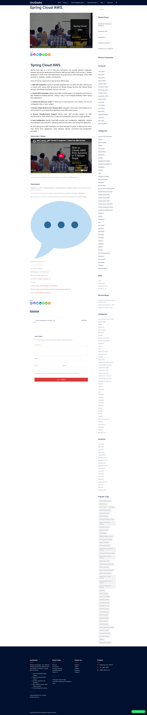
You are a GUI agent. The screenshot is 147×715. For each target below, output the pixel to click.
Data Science (102, 152)
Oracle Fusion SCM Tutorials (106, 570)
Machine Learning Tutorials (106, 536)
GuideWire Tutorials (104, 527)
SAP (99, 222)
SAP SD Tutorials (103, 624)
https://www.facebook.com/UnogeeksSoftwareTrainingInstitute (54, 289)
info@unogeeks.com (104, 670)
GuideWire (101, 167)
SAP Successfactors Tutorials (107, 627)
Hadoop (100, 170)
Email (36, 365)
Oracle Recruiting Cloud (105, 210)
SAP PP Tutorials (103, 621)
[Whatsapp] (43, 54)
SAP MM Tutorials (104, 618)
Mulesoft (101, 182)
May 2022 (101, 111)
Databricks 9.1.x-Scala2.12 (105, 48)
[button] (138, 711)
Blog (102, 2)
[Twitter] (37, 54)
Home (59, 2)
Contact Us (110, 2)
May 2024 (101, 74)
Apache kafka (102, 142)
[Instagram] (34, 54)
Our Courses (55, 666)
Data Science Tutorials (105, 510)
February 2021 (102, 123)
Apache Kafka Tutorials (105, 501)
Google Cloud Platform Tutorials (105, 523)
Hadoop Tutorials (104, 530)
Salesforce (101, 219)
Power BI (101, 213)
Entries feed (101, 283)
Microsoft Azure (103, 179)
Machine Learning (103, 176)
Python (100, 216)
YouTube (77, 664)
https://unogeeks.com (45, 279)
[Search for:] (107, 9)
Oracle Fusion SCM (104, 201)
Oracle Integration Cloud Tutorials (105, 581)
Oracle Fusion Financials (105, 191)
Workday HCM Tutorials (105, 642)
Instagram (77, 672)
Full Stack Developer (104, 161)
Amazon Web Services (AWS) (106, 319)
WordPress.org (102, 288)
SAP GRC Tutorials (104, 612)
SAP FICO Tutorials (104, 608)
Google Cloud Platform (105, 164)
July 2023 (101, 102)
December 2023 (103, 87)
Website (64, 365)
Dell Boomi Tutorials (104, 513)
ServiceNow (102, 259)
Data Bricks (101, 148)
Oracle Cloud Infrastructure (106, 188)
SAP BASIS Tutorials (104, 602)
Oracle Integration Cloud (77, 2)
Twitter (76, 666)
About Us (54, 664)
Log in (100, 280)
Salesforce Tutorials (104, 596)
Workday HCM (102, 268)
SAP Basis (101, 228)
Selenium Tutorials (104, 630)
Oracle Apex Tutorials (105, 545)
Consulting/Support (57, 670)
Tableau (100, 265)
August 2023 (102, 99)
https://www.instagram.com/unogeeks (47, 286)
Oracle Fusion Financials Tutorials (105, 557)
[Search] (116, 2)
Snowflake (101, 262)
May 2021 (101, 120)
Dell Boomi (101, 155)
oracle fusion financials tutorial (107, 553)
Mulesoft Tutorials (104, 542)
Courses (65, 2)
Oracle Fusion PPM (103, 198)
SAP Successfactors (104, 253)
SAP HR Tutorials (104, 615)
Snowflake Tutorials (104, 636)
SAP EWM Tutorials (104, 605)
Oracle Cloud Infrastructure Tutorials (106, 549)
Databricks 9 (102, 37)
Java (99, 173)
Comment (37, 345)
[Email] (46, 54)
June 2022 (101, 108)
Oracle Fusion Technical (105, 204)
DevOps (100, 158)
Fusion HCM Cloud (92, 2)
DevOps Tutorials (104, 516)
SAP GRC (101, 238)
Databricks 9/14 (102, 31)
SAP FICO (101, 234)
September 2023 (103, 96)
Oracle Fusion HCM (104, 195)
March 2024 (102, 80)
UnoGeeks (36, 2)
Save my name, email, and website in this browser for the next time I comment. (57, 373)
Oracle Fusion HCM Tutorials (106, 564)
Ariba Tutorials (103, 504)
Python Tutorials (103, 593)
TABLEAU (102, 639)
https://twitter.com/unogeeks (43, 292)
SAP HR (100, 241)
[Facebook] (31, 54)
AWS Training (82, 197)
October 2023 (102, 93)
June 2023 (101, 105)
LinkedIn (77, 668)
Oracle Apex (102, 185)
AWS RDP (84, 320)
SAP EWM (101, 231)
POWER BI (102, 590)
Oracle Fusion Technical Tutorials (105, 577)
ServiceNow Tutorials (105, 633)
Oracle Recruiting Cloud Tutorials (105, 586)
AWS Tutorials (34, 311)
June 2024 (101, 71)
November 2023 (103, 90)
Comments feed (102, 286)
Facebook (77, 670)
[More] (49, 54)
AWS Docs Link (74, 177)
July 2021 (101, 117)
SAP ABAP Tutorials (104, 599)
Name (36, 358)
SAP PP (100, 247)
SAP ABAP (101, 225)
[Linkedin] (40, 54)
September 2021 (103, 114)
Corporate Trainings (57, 668)
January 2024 (102, 84)
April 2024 (101, 77)
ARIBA (100, 145)
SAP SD (100, 250)
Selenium (101, 256)
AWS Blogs (82, 193)
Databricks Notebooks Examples (104, 24)
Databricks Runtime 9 (104, 43)
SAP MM (100, 244)
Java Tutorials (103, 533)
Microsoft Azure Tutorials (106, 539)
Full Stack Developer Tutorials (107, 519)
